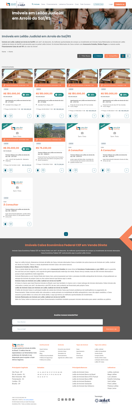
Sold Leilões (112, 381)
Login (111, 4)
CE (50, 372)
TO (47, 377)
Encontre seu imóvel (64, 349)
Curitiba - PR (16, 381)
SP (45, 377)
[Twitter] (73, 399)
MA (59, 372)
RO (58, 374)
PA (43, 374)
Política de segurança (46, 357)
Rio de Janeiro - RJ (18, 374)
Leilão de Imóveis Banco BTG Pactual (85, 377)
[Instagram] (62, 399)
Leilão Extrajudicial (100, 351)
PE (48, 374)
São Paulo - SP (17, 372)
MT (41, 374)
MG (61, 372)
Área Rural (79, 355)
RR (60, 374)
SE (43, 377)
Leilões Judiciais (113, 372)
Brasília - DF (16, 384)
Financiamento (52, 4)
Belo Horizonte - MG (19, 377)
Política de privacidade (46, 355)
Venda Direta (98, 353)
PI (49, 374)
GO (56, 372)
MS (39, 374)
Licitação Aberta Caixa (101, 360)
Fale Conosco (85, 4)
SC (40, 377)
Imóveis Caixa (62, 351)
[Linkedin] (70, 399)
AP (45, 372)
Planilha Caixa (98, 4)
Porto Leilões (112, 384)
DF (52, 372)
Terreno (78, 353)
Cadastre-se (120, 4)
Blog (41, 353)
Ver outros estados (28, 399)
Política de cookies (45, 360)
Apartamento (80, 351)
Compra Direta (99, 355)
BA (48, 372)
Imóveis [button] (36, 4)
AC (38, 372)
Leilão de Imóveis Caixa (80, 372)
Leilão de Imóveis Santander (82, 384)
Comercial (79, 357)
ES (54, 372)
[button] (84, 56)
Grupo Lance (112, 388)
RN (56, 374)
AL (41, 372)
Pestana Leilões (113, 386)
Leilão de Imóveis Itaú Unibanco (83, 386)
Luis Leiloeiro (112, 377)
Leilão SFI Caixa (99, 362)
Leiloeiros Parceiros (66, 4)
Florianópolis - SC (18, 379)
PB (45, 374)
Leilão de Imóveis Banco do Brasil (83, 374)
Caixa (43, 4)
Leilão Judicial (99, 349)
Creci (77, 4)
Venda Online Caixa (100, 357)
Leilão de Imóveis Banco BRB (82, 379)
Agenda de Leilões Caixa (65, 357)
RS (38, 377)
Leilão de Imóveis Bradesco (81, 381)
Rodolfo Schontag (114, 379)
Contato (42, 351)
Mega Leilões (112, 374)
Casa (77, 349)
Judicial (6, 89)
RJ (54, 374)
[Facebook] (59, 399)
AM (43, 372)
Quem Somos (44, 349)
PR (52, 374)
